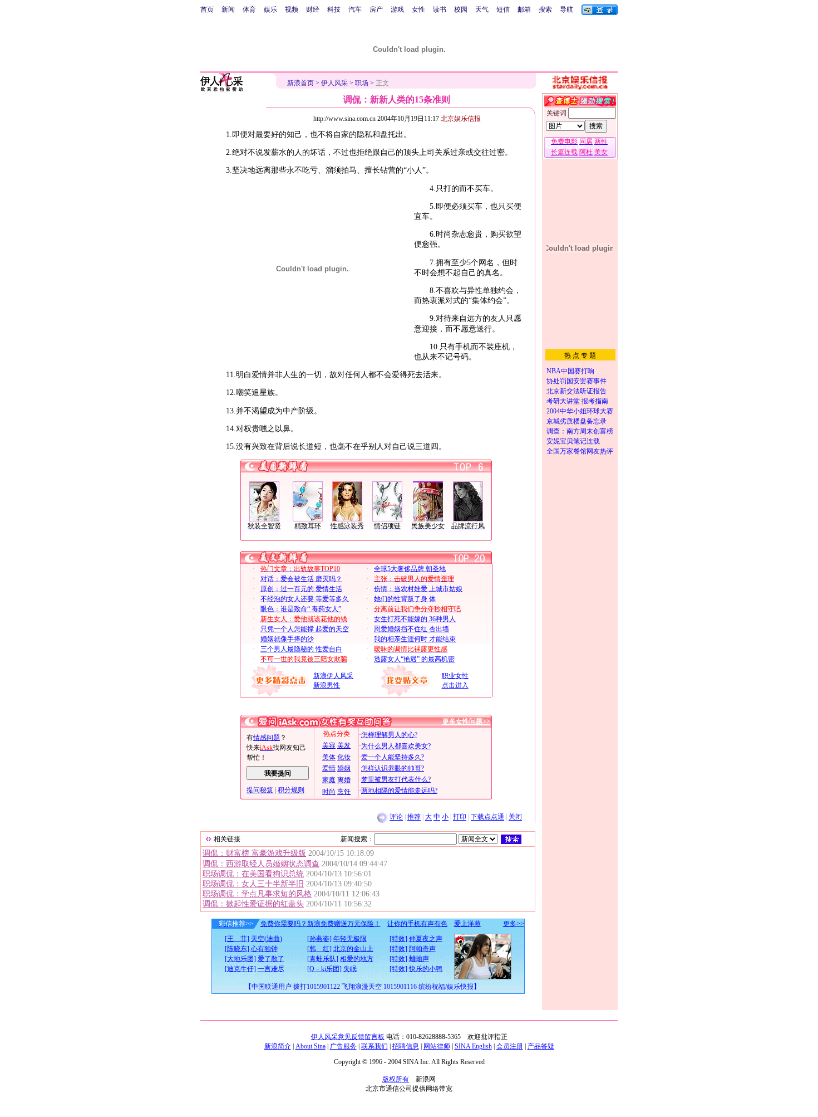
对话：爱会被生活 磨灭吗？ (301, 579)
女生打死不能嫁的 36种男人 (415, 619)
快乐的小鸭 (425, 969)
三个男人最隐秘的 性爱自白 (301, 649)
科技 (334, 9)
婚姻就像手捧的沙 (287, 639)
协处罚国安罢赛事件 (576, 381)
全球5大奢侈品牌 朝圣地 (410, 569)
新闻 (228, 9)
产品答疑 (541, 1046)
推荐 (414, 817)
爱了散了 (271, 959)
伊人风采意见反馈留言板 (348, 1037)
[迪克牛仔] (240, 969)
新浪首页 (300, 83)
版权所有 (395, 1079)
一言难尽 (271, 969)
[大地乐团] (240, 959)
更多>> (513, 924)
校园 (460, 9)
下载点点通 (487, 817)
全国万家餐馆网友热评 (579, 451)
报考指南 (595, 401)
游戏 (397, 9)
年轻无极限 (350, 939)
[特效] (398, 939)
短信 (503, 9)
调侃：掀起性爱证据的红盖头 (253, 904)
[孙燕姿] (319, 939)
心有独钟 (264, 949)
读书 (439, 9)
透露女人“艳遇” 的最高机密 (414, 659)
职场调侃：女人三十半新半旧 (253, 884)
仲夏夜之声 (425, 939)
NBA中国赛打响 (570, 371)
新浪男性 (326, 685)
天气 (482, 9)
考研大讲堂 (563, 401)
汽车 (355, 9)
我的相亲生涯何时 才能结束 (415, 639)
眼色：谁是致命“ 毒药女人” (300, 609)
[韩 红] (319, 949)
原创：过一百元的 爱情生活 (301, 589)
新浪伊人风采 (333, 676)
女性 (418, 9)
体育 (249, 9)
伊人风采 (334, 83)
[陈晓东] (237, 949)
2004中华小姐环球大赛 (579, 411)
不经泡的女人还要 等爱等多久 (304, 599)
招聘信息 (405, 1046)
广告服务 (343, 1046)
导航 (566, 9)
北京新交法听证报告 (576, 391)
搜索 (545, 9)
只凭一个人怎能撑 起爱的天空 (304, 629)
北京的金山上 (353, 949)
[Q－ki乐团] (324, 969)
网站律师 (436, 1046)
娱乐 (270, 9)
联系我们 (374, 1046)
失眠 (350, 969)
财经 (312, 9)
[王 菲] (237, 939)
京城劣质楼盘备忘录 (576, 421)
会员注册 (509, 1046)
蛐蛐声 (419, 959)
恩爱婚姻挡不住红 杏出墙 (411, 629)
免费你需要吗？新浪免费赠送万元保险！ (320, 924)
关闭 (515, 817)
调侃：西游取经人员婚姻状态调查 (261, 864)
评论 (396, 817)
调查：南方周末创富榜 (579, 431)
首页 (207, 9)
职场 (361, 83)
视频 (291, 9)
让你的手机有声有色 (417, 924)
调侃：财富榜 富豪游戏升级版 (254, 853)
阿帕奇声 (422, 949)
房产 (376, 9)
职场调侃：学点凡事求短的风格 (257, 894)
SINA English (473, 1046)
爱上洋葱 (467, 924)
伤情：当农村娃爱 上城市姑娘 (418, 589)
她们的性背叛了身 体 (405, 599)
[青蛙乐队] (322, 959)
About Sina (310, 1046)
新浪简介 (277, 1046)
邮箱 (524, 9)
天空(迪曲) (266, 939)
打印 (459, 817)
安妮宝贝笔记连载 (573, 441)
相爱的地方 (356, 959)
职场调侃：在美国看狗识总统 (253, 874)
